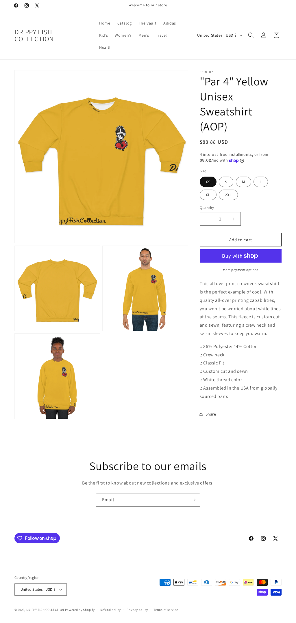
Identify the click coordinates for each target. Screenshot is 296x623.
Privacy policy (137, 610)
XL (208, 194)
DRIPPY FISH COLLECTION (45, 610)
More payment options (240, 269)
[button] (251, 35)
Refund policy (110, 610)
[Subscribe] (193, 500)
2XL (228, 194)
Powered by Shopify (80, 610)
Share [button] (211, 414)
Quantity (207, 207)
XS (208, 181)
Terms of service (165, 610)
